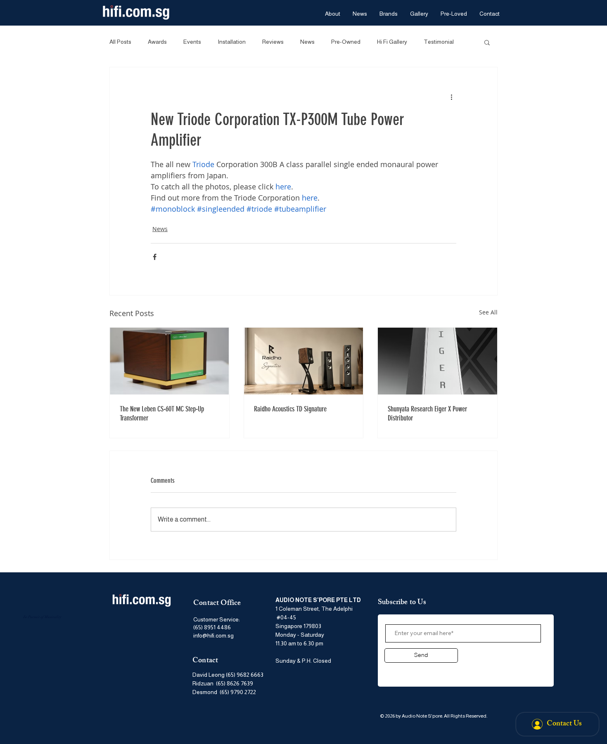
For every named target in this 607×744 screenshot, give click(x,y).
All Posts (120, 41)
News (307, 41)
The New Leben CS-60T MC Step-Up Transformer (162, 413)
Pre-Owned (345, 41)
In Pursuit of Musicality (42, 617)
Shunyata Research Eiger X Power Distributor (427, 413)
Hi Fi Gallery (392, 41)
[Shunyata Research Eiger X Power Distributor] (437, 361)
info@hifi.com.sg (213, 635)
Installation (232, 41)
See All (488, 312)
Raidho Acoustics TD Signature (290, 408)
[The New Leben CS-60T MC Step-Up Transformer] (169, 361)
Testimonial (439, 41)
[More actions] (451, 97)
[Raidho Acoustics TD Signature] (303, 361)
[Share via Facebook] (155, 257)
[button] (487, 42)
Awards (157, 41)
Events (192, 41)
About (395, 670)
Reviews (273, 41)
